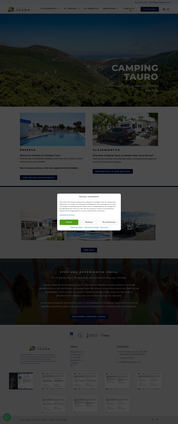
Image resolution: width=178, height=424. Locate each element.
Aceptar (69, 222)
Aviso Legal (104, 227)
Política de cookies (76, 227)
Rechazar (89, 222)
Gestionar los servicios (67, 215)
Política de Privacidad (91, 227)
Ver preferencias (109, 222)
